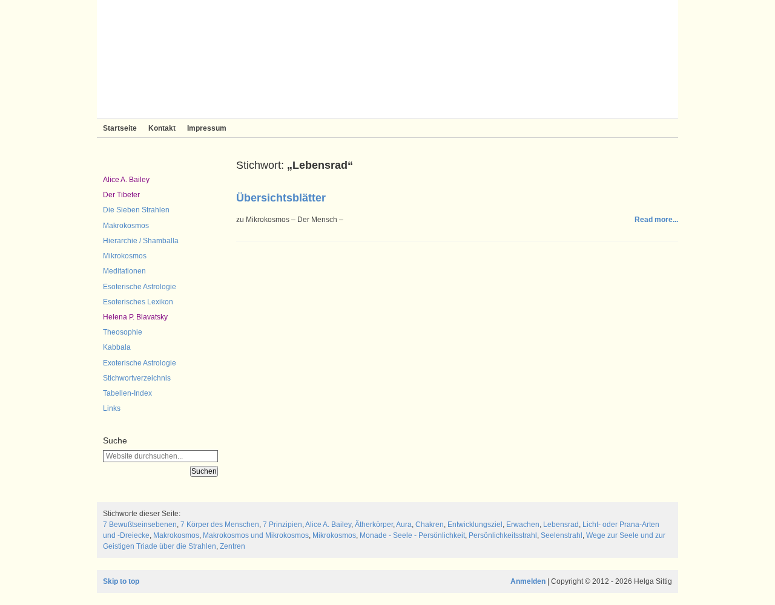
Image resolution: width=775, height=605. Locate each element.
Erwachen (522, 524)
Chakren (429, 524)
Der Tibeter (121, 195)
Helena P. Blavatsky (135, 317)
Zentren (232, 546)
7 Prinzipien (282, 524)
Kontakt (162, 128)
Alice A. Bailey (126, 179)
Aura (404, 524)
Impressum (206, 128)
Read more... (656, 219)
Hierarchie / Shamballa (141, 241)
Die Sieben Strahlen (136, 210)
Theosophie (122, 332)
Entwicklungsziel (475, 524)
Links (111, 408)
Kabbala (117, 347)
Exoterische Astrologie (139, 363)
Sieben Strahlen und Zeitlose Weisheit (387, 59)
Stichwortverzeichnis (137, 378)
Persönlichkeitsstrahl (503, 535)
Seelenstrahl (561, 535)
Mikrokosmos (125, 256)
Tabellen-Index (127, 393)
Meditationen (124, 271)
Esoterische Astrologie (139, 287)
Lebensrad (561, 524)
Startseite (120, 128)
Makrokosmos (126, 225)
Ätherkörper (374, 524)
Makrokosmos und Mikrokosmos (256, 535)
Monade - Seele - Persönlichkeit (412, 535)
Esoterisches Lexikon (138, 302)
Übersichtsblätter (281, 198)
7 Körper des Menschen (219, 524)
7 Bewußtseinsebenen (140, 524)
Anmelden (528, 581)
